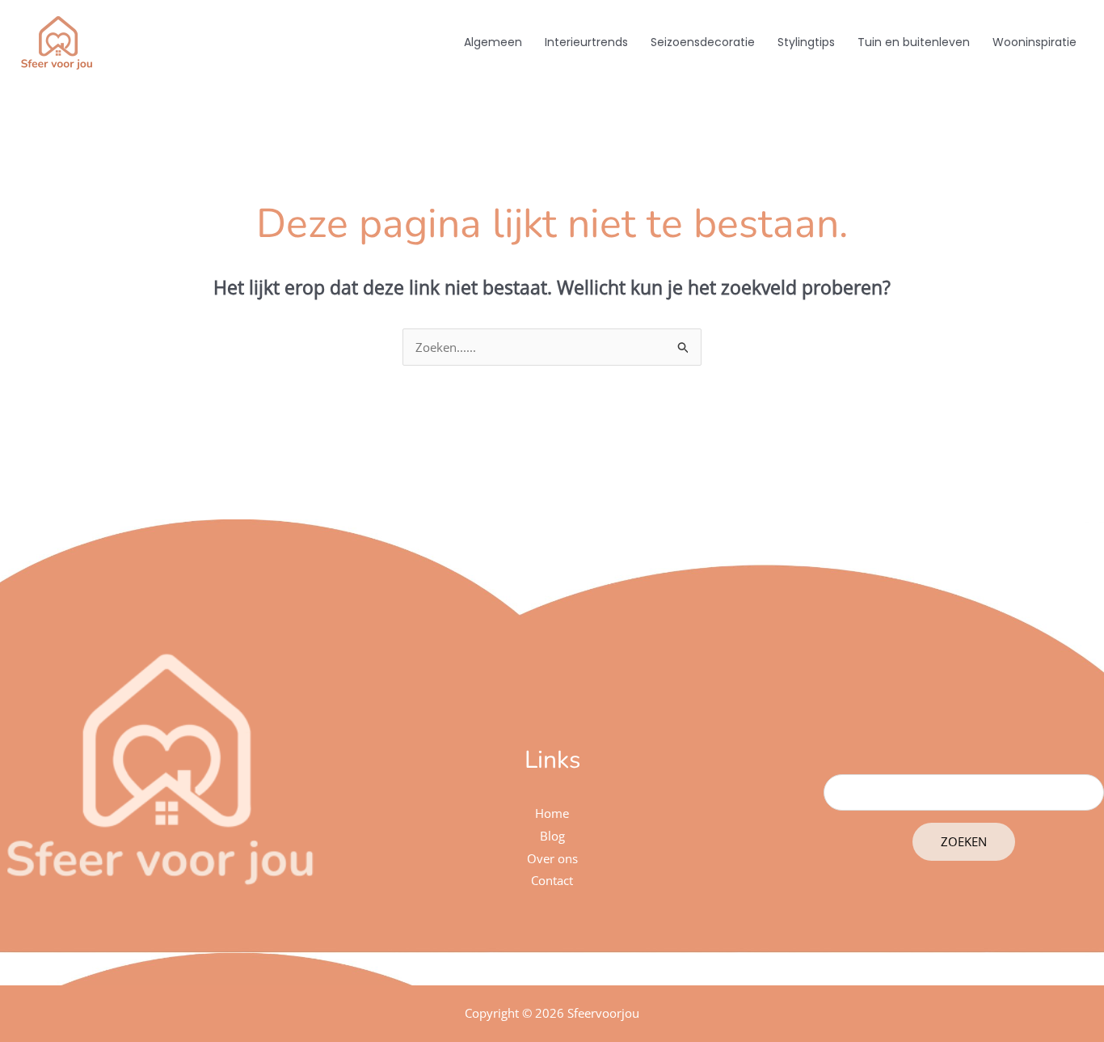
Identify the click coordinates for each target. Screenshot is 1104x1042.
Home (552, 813)
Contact (552, 880)
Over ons (552, 858)
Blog (552, 836)
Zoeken (964, 841)
